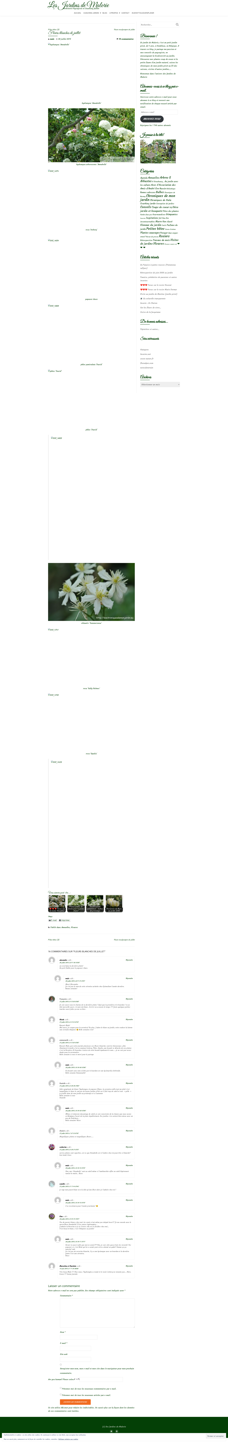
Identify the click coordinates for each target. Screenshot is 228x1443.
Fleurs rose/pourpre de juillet (124, 30)
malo (52, 39)
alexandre (63, 960)
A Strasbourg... (158, 181)
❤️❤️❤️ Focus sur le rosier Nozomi (155, 285)
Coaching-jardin (148, 203)
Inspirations (152, 218)
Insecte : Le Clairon (148, 303)
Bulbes (160, 192)
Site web (63, 1354)
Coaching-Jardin (91, 13)
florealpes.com (146, 363)
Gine (61, 1216)
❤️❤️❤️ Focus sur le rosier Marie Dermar (158, 289)
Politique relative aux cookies (68, 1439)
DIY (171, 207)
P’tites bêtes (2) (53, 30)
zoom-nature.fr (146, 358)
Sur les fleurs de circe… (150, 307)
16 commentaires (126, 39)
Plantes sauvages (150, 232)
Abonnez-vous (152, 119)
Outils (164, 225)
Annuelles (65, 927)
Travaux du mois (161, 240)
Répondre (129, 960)
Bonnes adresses (147, 192)
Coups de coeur (160, 207)
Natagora (144, 349)
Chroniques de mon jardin (157, 198)
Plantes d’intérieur (170, 229)
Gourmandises (158, 214)
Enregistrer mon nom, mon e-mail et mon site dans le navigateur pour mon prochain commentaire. (97, 1370)
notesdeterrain (146, 367)
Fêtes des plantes (171, 211)
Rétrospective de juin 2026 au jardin (156, 272)
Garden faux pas (146, 215)
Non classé (167, 221)
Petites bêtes (155, 229)
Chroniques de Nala (160, 200)
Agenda (143, 177)
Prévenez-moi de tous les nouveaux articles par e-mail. (86, 1395)
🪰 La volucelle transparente (152, 298)
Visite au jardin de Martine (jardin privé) (158, 294)
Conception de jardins (165, 203)
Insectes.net (145, 354)
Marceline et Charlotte (67, 1266)
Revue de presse (152, 237)
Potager (164, 232)
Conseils (145, 207)
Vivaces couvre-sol (170, 244)
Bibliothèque (170, 189)
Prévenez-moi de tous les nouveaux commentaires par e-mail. (89, 1389)
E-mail (63, 1343)
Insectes (142, 218)
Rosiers (164, 236)
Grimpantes (172, 214)
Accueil (77, 13)
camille (62, 1184)
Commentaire (66, 1295)
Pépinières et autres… (149, 329)
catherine (63, 1147)
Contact (125, 13)
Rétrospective (146, 240)
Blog (104, 13)
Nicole (61, 1019)
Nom (63, 1332)
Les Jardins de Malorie (78, 5)
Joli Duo (162, 218)
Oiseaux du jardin (150, 225)
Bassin (163, 188)
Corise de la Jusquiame (150, 312)
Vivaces (74, 927)
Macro (158, 221)
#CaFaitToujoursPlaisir (143, 13)
